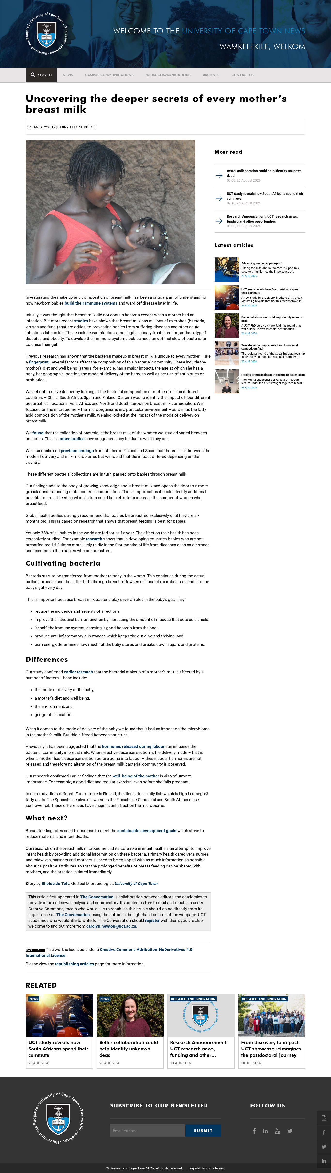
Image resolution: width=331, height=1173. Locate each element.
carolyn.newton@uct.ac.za (111, 926)
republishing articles (74, 963)
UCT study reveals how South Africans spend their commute (265, 196)
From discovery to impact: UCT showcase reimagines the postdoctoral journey (271, 1049)
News (68, 75)
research (94, 539)
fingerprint (39, 362)
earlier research (78, 671)
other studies (72, 438)
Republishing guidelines (206, 1168)
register (152, 920)
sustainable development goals (146, 830)
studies (81, 320)
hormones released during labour (133, 746)
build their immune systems (91, 303)
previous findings (77, 450)
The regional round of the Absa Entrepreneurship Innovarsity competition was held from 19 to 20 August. (273, 355)
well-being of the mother (136, 776)
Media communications (168, 75)
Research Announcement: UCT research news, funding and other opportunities (262, 219)
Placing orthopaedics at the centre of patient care (273, 375)
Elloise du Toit (55, 883)
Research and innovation (193, 999)
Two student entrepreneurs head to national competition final (269, 347)
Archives (211, 75)
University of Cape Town (136, 883)
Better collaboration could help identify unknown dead (264, 173)
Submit (203, 1130)
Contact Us (242, 75)
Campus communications (109, 75)
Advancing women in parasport (261, 263)
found (38, 432)
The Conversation (97, 896)
